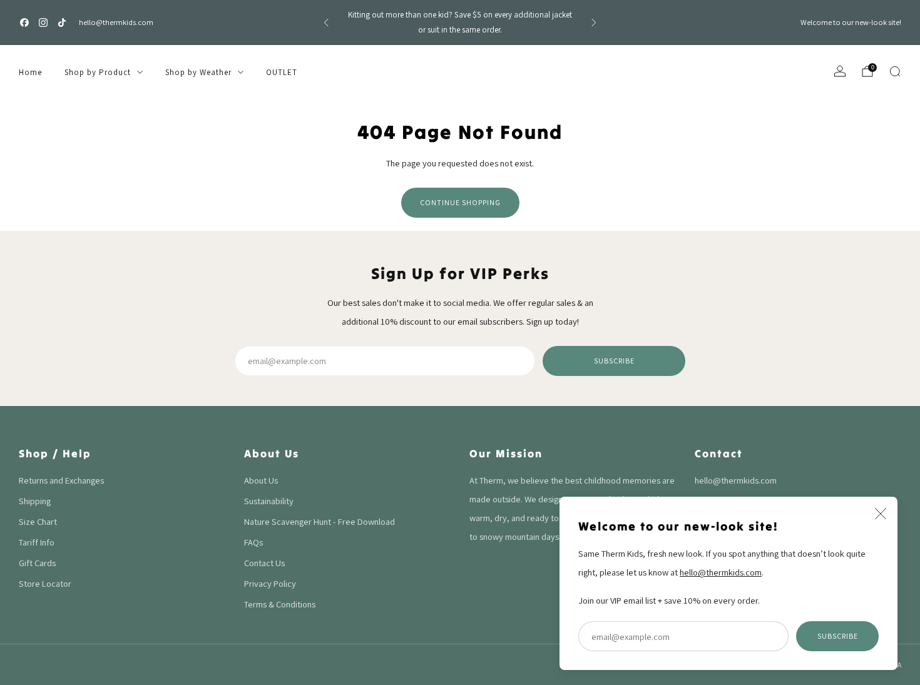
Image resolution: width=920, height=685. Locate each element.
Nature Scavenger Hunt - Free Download (319, 521)
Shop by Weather (198, 72)
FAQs (253, 542)
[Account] (840, 71)
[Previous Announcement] (326, 22)
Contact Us (264, 563)
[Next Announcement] (594, 22)
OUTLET (281, 72)
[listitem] (460, 22)
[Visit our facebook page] (24, 22)
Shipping (35, 501)
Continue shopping (460, 202)
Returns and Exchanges (61, 480)
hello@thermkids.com (116, 22)
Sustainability (269, 501)
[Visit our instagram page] (43, 22)
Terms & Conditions (279, 604)
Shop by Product (97, 72)
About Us (261, 480)
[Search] (895, 71)
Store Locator (45, 583)
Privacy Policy (270, 583)
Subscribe (837, 636)
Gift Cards (37, 563)
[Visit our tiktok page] (62, 22)
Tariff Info (36, 542)
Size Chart (38, 521)
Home (30, 72)
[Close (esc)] (880, 513)
